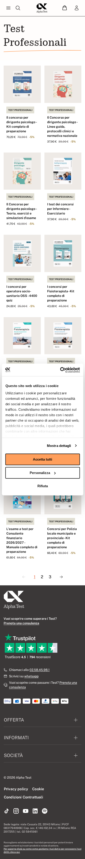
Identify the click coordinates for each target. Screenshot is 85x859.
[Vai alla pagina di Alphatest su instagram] (16, 811)
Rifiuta (42, 486)
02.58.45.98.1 (39, 670)
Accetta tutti (42, 459)
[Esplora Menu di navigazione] (8, 8)
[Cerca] (18, 8)
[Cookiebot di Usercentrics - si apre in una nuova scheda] (60, 370)
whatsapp (31, 676)
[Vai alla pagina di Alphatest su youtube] (25, 811)
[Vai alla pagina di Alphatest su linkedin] (35, 811)
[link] (76, 8)
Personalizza (40, 473)
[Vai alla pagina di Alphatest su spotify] (44, 811)
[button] (64, 8)
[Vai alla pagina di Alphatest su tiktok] (6, 811)
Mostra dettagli (59, 446)
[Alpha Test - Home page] (42, 8)
